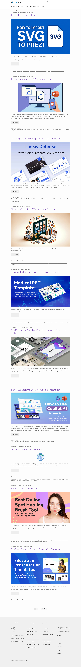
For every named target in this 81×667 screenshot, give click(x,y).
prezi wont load (44, 479)
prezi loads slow (27, 479)
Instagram (59, 646)
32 (42, 608)
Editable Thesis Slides (44, 198)
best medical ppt (16, 322)
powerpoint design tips (50, 129)
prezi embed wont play (53, 477)
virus (69, 322)
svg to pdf (48, 71)
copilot (15, 441)
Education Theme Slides (45, 261)
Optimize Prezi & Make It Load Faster (27, 449)
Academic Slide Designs (17, 261)
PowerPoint (53, 441)
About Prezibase (45, 631)
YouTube (59, 643)
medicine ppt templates (36, 322)
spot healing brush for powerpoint (17, 541)
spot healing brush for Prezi (28, 541)
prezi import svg (32, 71)
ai (13, 441)
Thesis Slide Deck (18, 201)
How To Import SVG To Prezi (23, 15)
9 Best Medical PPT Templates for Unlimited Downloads (35, 272)
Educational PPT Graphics (54, 261)
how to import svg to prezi (17, 71)
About (22, 6)
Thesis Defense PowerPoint (36, 199)
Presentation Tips (18, 128)
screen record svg (66, 129)
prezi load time (66, 477)
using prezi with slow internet (32, 480)
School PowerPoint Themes (25, 263)
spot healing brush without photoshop (40, 541)
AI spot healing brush (16, 540)
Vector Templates (45, 637)
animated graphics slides (17, 129)
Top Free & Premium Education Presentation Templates (35, 549)
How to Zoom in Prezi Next (32, 631)
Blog (38, 6)
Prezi (22, 641)
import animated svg (42, 129)
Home (13, 10)
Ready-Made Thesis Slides (64, 198)
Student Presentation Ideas (35, 263)
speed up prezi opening (23, 480)
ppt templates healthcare (48, 322)
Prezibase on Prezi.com (46, 641)
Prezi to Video (33, 6)
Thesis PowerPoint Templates (54, 199)
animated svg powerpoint (26, 129)
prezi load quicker (61, 477)
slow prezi (63, 479)
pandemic (42, 322)
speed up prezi (15, 480)
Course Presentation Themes (27, 261)
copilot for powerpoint (21, 441)
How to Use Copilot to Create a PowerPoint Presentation (35, 389)
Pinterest (59, 653)
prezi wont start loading (57, 479)
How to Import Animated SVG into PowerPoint (31, 79)
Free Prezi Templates (46, 628)
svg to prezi (53, 71)
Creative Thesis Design (27, 198)
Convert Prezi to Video (31, 641)
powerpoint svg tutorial (59, 129)
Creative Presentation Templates (33, 644)
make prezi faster (16, 477)
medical (23, 322)
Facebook (59, 640)
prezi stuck (39, 479)
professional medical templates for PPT (60, 322)
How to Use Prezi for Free (31, 647)
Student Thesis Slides (27, 199)
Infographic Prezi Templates (47, 634)
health (20, 322)
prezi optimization (33, 479)
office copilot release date (46, 441)
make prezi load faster (33, 477)
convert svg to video (34, 129)
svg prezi (44, 71)
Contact (42, 6)
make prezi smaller (40, 477)
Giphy (58, 650)
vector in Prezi (61, 71)
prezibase (24, 12)
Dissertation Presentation (35, 198)
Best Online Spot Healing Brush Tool (26, 488)
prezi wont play (50, 479)
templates (19, 600)
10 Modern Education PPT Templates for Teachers (33, 209)
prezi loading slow (14, 479)
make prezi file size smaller (24, 477)
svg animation (13, 130)
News (21, 69)
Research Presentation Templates (17, 199)
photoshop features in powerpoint (47, 540)
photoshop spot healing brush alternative (61, 540)
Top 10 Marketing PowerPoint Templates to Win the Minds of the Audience (39, 331)
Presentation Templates (21, 260)
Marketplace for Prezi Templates (48, 1)
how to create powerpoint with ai (31, 441)
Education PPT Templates (36, 261)
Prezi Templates (14, 6)
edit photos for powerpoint (25, 540)
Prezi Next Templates (31, 628)
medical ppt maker (28, 322)
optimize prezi (46, 477)
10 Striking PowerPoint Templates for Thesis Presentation (36, 138)
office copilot (39, 441)
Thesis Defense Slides (45, 199)
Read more (15, 64)
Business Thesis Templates (17, 198)
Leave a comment (30, 12)
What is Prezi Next (30, 634)
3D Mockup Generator (46, 644)
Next (45, 608)
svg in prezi (41, 71)
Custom (26, 6)
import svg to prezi (26, 71)
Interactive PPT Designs (63, 261)
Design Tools (17, 69)
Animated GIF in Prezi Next (32, 637)
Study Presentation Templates (45, 263)
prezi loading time (21, 479)
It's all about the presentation (22, 660)
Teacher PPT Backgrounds (55, 263)
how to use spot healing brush (36, 540)
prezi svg (37, 71)
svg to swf (57, 71)
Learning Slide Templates (15, 263)
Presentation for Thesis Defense (54, 198)
